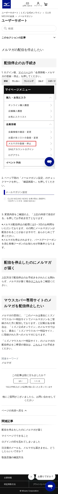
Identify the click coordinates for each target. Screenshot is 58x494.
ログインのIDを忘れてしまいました (21, 441)
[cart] (50, 4)
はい (21, 381)
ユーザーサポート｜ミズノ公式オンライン (21, 12)
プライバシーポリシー (42, 484)
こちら (36, 281)
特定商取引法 (10, 484)
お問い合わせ (43, 396)
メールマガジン (25, 16)
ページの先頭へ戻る (13, 410)
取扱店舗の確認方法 (12, 457)
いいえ (37, 381)
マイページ (24, 72)
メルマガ (6, 362)
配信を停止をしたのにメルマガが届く (22, 429)
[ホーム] (6, 4)
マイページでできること (15, 435)
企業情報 (8, 477)
